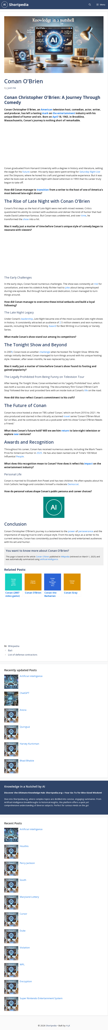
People (20, 456)
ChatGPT (24, 693)
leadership (27, 318)
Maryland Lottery (29, 896)
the (55, 113)
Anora (23, 709)
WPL (22, 964)
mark (45, 113)
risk (96, 283)
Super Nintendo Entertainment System (41, 998)
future (26, 171)
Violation (25, 947)
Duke (22, 930)
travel (67, 416)
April (55, 116)
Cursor (23, 913)
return (65, 430)
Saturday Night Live (89, 171)
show (26, 219)
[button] (90, 4)
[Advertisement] (54, 145)
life (86, 390)
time (83, 215)
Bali (10, 650)
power (71, 531)
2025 (39, 452)
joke (67, 287)
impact (88, 463)
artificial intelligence (49, 559)
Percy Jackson (27, 863)
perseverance (85, 531)
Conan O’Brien (42, 556)
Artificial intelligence (31, 676)
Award (52, 326)
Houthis (24, 846)
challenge (44, 351)
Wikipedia (65, 556)
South (23, 880)
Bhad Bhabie (27, 760)
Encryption (26, 981)
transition (43, 189)
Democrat (73, 484)
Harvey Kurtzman (29, 743)
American (46, 109)
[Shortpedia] (4, 4)
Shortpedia (19, 4)
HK (68, 1025)
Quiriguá (25, 726)
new (16, 434)
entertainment (66, 113)
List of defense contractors (22, 654)
